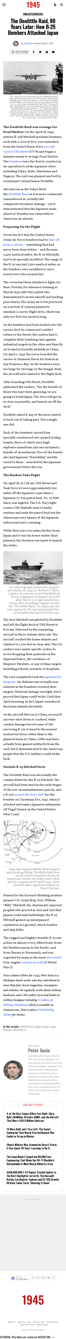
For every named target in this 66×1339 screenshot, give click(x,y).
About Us (12, 1322)
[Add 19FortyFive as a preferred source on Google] (20, 52)
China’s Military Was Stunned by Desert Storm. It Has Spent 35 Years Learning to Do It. (32, 1146)
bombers (15, 161)
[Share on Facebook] (34, 52)
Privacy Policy (52, 1322)
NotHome (7, 1030)
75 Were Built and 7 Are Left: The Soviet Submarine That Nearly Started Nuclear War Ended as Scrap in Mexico (30, 1132)
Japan (53, 1026)
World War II (19, 1030)
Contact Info (38, 1322)
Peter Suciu (28, 43)
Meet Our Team (24, 1322)
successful (53, 957)
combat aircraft (32, 962)
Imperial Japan (42, 1026)
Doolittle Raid (18, 194)
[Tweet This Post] (40, 52)
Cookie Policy (42, 1324)
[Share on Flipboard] (47, 52)
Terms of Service (27, 1324)
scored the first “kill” (29, 795)
